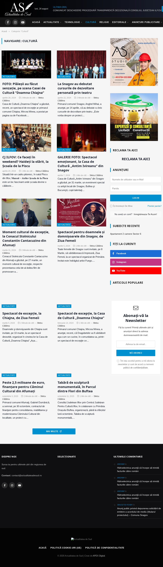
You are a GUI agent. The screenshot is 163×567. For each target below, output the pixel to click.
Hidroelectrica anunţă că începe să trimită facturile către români (138, 469)
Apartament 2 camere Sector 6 (125, 234)
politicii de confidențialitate (135, 368)
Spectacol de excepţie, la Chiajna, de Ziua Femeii (21, 315)
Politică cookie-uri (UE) (65, 548)
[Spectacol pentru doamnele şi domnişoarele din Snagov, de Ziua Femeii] (81, 212)
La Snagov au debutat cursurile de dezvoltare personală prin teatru (76, 88)
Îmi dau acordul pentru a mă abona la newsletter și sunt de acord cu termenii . (136, 364)
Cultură (90, 22)
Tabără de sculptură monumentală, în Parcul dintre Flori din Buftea (77, 386)
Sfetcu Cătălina (42, 171)
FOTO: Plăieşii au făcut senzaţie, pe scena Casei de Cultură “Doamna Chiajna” (23, 88)
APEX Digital (99, 556)
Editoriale (119, 22)
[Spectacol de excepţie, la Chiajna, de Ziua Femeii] (26, 294)
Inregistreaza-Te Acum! (145, 214)
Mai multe (52, 431)
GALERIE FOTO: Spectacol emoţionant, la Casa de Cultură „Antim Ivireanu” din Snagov (80, 163)
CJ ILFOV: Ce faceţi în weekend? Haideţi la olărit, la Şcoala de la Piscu (25, 161)
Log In (135, 198)
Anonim (120, 464)
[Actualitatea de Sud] (19, 9)
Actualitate (51, 22)
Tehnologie (72, 22)
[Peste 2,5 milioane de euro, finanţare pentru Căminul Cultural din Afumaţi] (26, 363)
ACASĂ (43, 548)
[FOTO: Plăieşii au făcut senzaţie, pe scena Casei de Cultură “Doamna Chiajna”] (26, 64)
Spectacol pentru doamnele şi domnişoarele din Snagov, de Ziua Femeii (81, 236)
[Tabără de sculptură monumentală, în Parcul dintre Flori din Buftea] (81, 363)
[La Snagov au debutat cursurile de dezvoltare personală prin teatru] (81, 64)
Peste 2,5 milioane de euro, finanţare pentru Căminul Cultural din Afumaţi (23, 386)
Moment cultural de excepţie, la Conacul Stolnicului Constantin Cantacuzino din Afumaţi (25, 238)
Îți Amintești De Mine (122, 206)
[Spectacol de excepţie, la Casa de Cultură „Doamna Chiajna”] (81, 294)
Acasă (36, 22)
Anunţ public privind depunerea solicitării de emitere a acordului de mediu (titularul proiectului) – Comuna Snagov (139, 511)
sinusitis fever (125, 505)
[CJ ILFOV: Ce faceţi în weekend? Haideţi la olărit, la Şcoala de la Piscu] (26, 138)
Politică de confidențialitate (104, 548)
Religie (104, 22)
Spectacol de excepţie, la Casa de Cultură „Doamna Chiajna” (81, 315)
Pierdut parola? (154, 206)
